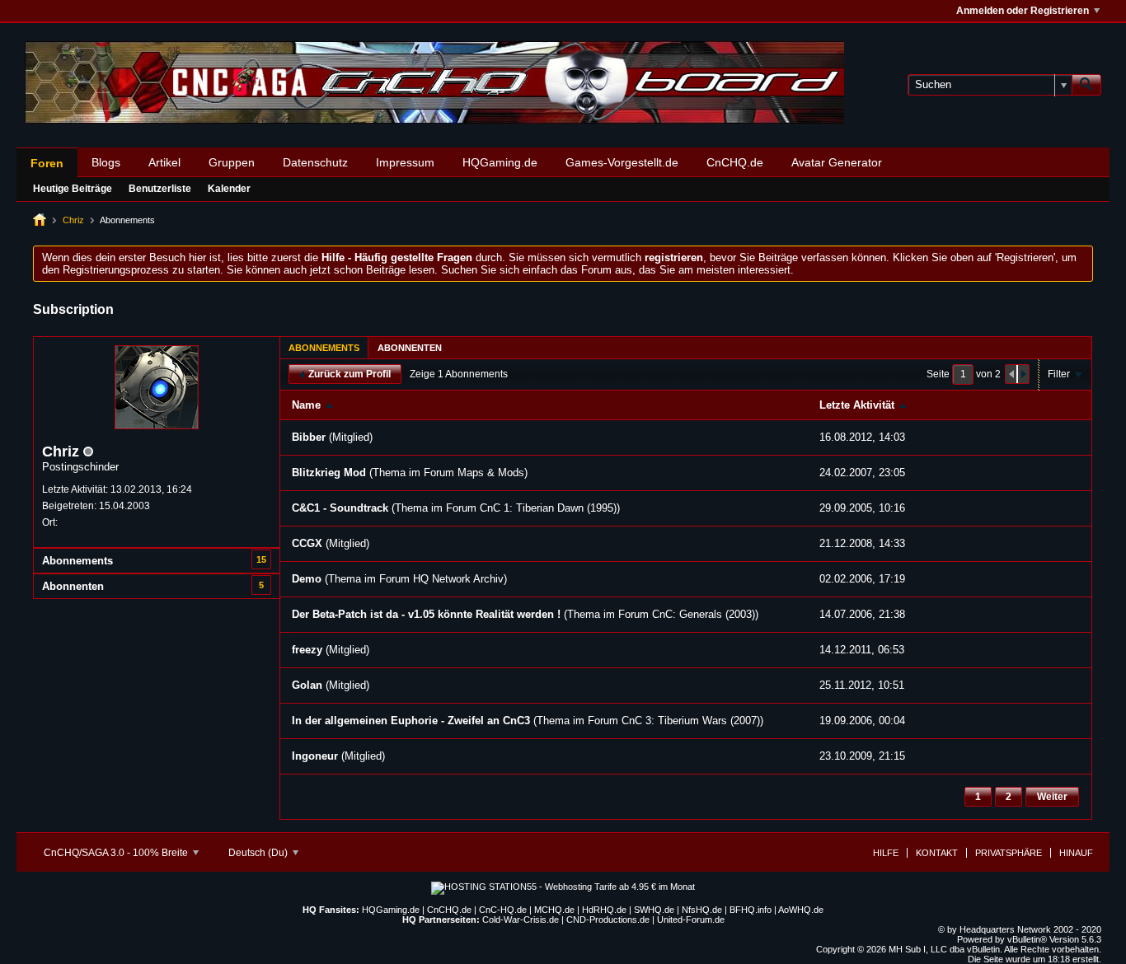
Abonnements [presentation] (324, 348)
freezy (307, 649)
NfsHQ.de (702, 910)
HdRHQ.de (604, 910)
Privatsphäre (1008, 853)
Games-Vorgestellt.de (621, 162)
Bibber (309, 437)
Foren (46, 163)
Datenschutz (315, 162)
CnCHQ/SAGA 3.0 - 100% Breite (117, 853)
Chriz (73, 220)
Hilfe (885, 853)
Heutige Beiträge (72, 188)
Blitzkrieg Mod (329, 472)
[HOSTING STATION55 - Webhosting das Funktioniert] (563, 886)
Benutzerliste (160, 188)
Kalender (229, 188)
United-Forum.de (691, 919)
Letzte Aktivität (856, 405)
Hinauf (1076, 853)
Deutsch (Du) (259, 853)
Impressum (405, 162)
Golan (307, 685)
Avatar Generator (836, 162)
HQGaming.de (499, 162)
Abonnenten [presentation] (410, 348)
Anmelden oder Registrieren (1022, 10)
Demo (306, 579)
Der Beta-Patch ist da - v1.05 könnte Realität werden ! (426, 614)
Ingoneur (315, 756)
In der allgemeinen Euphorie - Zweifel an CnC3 (411, 720)
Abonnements (77, 561)
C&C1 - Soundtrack (340, 508)
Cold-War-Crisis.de (520, 919)
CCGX (307, 543)
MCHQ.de (554, 910)
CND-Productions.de (608, 919)
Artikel (164, 162)
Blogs (105, 162)
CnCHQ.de (734, 162)
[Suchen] (1086, 85)
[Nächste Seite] (1023, 374)
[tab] (323, 347)
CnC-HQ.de (503, 910)
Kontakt (937, 853)
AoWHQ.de (800, 910)
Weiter (1052, 797)
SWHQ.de (654, 910)
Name (306, 405)
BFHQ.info (751, 910)
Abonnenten (73, 586)
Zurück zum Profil (349, 374)
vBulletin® (1027, 939)
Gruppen (232, 162)
